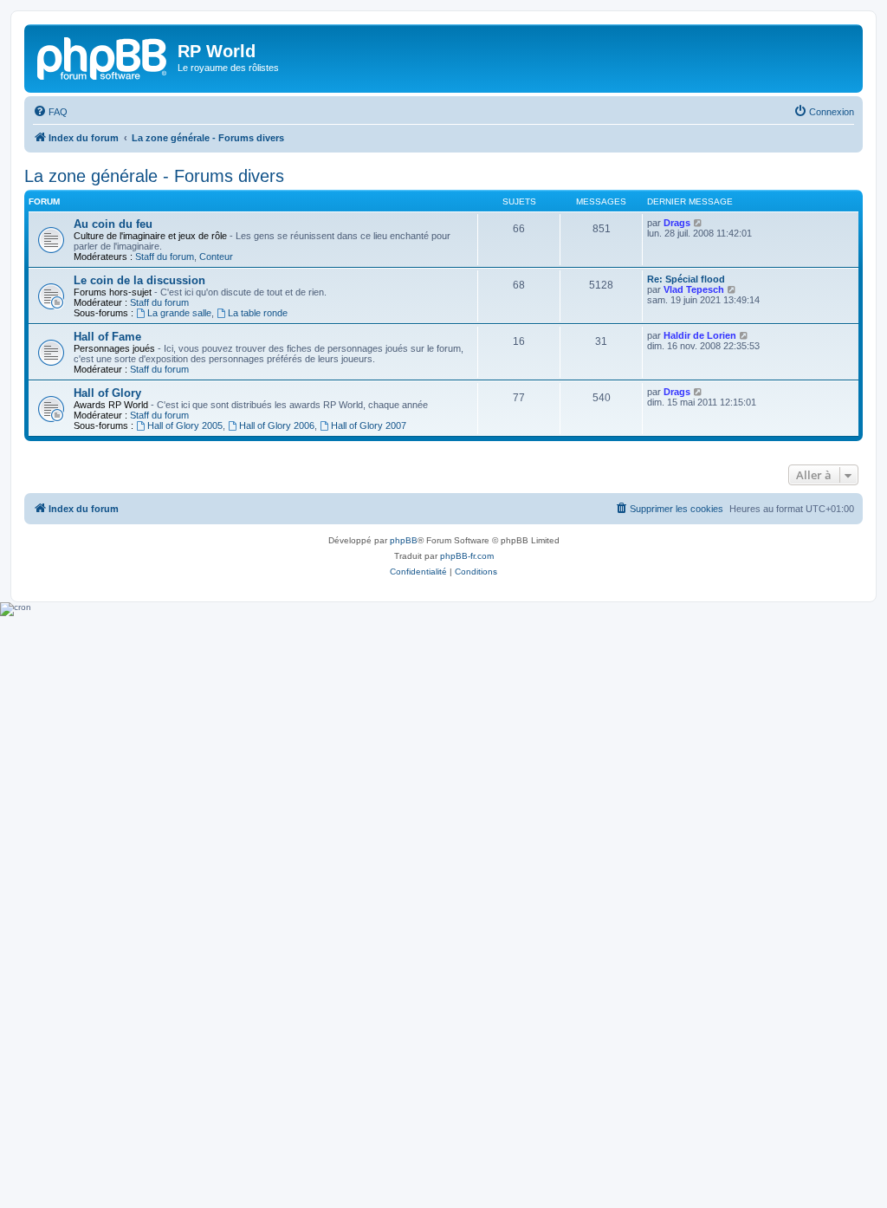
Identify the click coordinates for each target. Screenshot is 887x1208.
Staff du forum (164, 256)
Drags (677, 223)
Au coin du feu (113, 224)
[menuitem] (50, 111)
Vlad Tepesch (694, 289)
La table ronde (258, 313)
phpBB (404, 540)
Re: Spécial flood (686, 279)
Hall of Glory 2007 (368, 425)
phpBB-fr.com (467, 556)
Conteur (216, 256)
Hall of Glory (107, 392)
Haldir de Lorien (700, 335)
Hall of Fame (107, 336)
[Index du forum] (103, 56)
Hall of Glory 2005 (185, 425)
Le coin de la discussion (139, 280)
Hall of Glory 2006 (276, 425)
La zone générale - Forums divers (154, 175)
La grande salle (179, 313)
